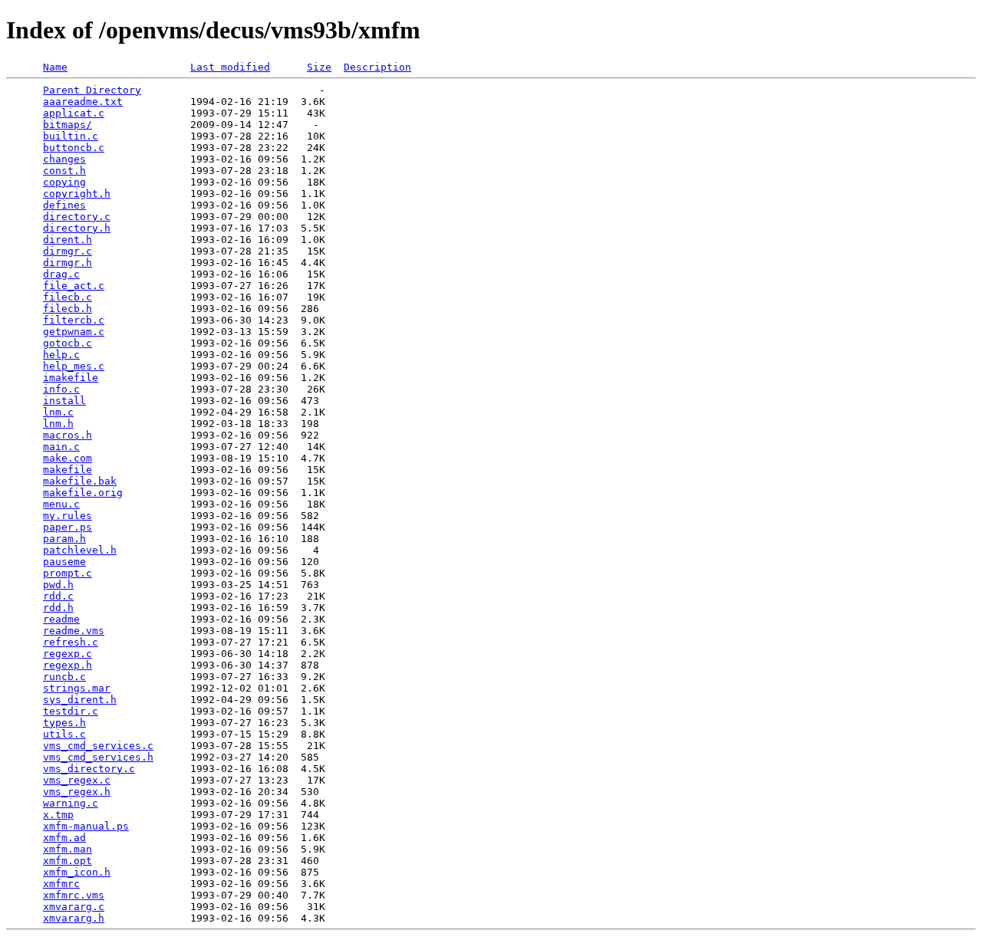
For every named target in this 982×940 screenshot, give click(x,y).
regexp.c (67, 653)
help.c (61, 354)
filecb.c (67, 297)
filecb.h (67, 308)
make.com (67, 458)
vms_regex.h (76, 791)
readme (61, 619)
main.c (61, 446)
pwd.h (58, 584)
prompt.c (67, 573)
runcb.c (64, 676)
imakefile (70, 377)
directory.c (76, 216)
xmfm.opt (67, 860)
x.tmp (58, 814)
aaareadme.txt (83, 101)
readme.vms (73, 630)
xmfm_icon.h (76, 872)
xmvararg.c (73, 906)
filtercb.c (73, 320)
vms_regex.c (76, 780)
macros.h (67, 435)
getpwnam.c (73, 331)
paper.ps (67, 527)
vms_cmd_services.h (98, 757)
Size (319, 67)
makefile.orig (83, 492)
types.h (64, 722)
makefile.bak (80, 481)
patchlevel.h (80, 550)
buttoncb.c (73, 147)
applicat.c (73, 113)
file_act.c (73, 285)
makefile (67, 469)
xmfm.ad (64, 837)
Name (55, 67)
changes (64, 159)
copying (64, 182)
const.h (64, 170)
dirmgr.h (67, 262)
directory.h (76, 228)
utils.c (64, 734)
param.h (64, 538)
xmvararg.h (73, 918)
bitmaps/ (67, 124)
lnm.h (58, 423)
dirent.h (67, 239)
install (64, 400)
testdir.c (70, 711)
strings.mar (76, 688)
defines (64, 205)
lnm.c (58, 412)
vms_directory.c (89, 768)
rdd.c (58, 596)
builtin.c (70, 136)
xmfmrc (61, 883)
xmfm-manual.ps (86, 826)
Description (377, 67)
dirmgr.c (67, 251)
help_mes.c (73, 366)
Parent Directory (92, 90)
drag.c (61, 274)
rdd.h (58, 607)
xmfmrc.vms (73, 895)
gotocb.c (67, 343)
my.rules (67, 515)
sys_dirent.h (80, 699)
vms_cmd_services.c (98, 745)
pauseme (64, 561)
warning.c (70, 803)
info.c (61, 389)
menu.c (61, 504)
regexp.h (67, 665)
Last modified (230, 67)
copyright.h (76, 193)
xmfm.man (67, 849)
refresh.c (70, 642)
